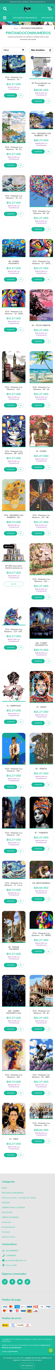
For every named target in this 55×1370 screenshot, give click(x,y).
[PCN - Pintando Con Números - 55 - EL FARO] (21, 165)
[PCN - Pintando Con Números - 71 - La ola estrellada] (21, 901)
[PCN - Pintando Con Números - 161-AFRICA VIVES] (21, 1093)
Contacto (6, 1232)
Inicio (16, 28)
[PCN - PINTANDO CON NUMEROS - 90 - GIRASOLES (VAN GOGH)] (21, 533)
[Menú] (5, 18)
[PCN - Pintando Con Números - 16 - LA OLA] (21, 214)
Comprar (10, 95)
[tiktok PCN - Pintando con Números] (27, 1282)
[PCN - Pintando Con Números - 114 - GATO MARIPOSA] (21, 647)
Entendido (27, 1366)
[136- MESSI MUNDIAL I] (48, 899)
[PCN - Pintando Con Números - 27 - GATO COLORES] (48, 279)
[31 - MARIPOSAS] (21, 722)
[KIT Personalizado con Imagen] (48, 101)
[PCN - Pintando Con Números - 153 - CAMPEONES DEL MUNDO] (48, 1141)
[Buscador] (5, 9)
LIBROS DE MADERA (10, 1217)
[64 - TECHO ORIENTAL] (48, 341)
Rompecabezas (8, 1227)
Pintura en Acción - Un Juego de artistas (19, 1198)
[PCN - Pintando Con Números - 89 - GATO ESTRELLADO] (21, 469)
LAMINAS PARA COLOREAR (13, 1207)
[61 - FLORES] (48, 467)
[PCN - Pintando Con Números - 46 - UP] (48, 229)
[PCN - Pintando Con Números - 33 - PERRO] (48, 951)
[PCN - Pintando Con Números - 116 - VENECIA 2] (21, 851)
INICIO (4, 1188)
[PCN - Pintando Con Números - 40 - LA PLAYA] (48, 405)
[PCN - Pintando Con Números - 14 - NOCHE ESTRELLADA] (21, 95)
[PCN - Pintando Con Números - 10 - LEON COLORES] (21, 330)
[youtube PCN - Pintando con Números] (20, 1282)
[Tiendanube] (10, 1352)
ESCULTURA (7, 1212)
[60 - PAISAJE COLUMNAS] (21, 965)
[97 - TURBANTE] (48, 849)
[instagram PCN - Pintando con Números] (5, 1282)
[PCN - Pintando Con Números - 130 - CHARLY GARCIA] (21, 787)
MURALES (6, 1202)
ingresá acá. (45, 1345)
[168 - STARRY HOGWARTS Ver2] (21, 1029)
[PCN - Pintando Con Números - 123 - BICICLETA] (48, 597)
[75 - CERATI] (48, 723)
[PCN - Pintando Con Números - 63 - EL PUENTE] (48, 1029)
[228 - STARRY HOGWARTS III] (48, 661)
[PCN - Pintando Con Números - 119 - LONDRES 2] (21, 405)
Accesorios (6, 1222)
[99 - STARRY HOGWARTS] (21, 279)
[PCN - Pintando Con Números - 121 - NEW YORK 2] (48, 533)
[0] (50, 9)
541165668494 (12, 1250)
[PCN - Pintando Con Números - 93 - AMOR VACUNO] (48, 1093)
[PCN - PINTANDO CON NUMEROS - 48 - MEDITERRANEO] (48, 151)
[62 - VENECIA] (48, 785)
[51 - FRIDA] (21, 1155)
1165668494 (11, 1255)
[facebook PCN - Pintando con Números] (12, 1282)
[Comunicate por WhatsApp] (51, 1350)
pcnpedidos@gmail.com (16, 1260)
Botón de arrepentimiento (11, 1348)
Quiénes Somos (8, 1237)
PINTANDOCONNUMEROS (25, 18)
